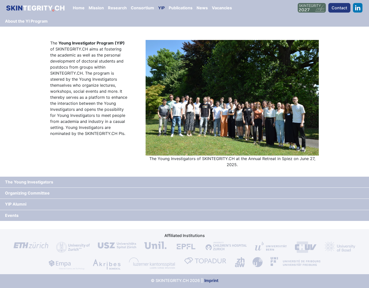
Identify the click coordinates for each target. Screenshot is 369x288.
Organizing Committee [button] (27, 193)
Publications (181, 7)
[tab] (184, 21)
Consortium (142, 7)
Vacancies (222, 7)
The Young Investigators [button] (29, 181)
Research (117, 7)
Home (79, 7)
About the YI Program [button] (26, 21)
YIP (161, 7)
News (202, 7)
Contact (339, 7)
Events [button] (12, 215)
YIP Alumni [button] (15, 204)
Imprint (211, 280)
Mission (96, 7)
